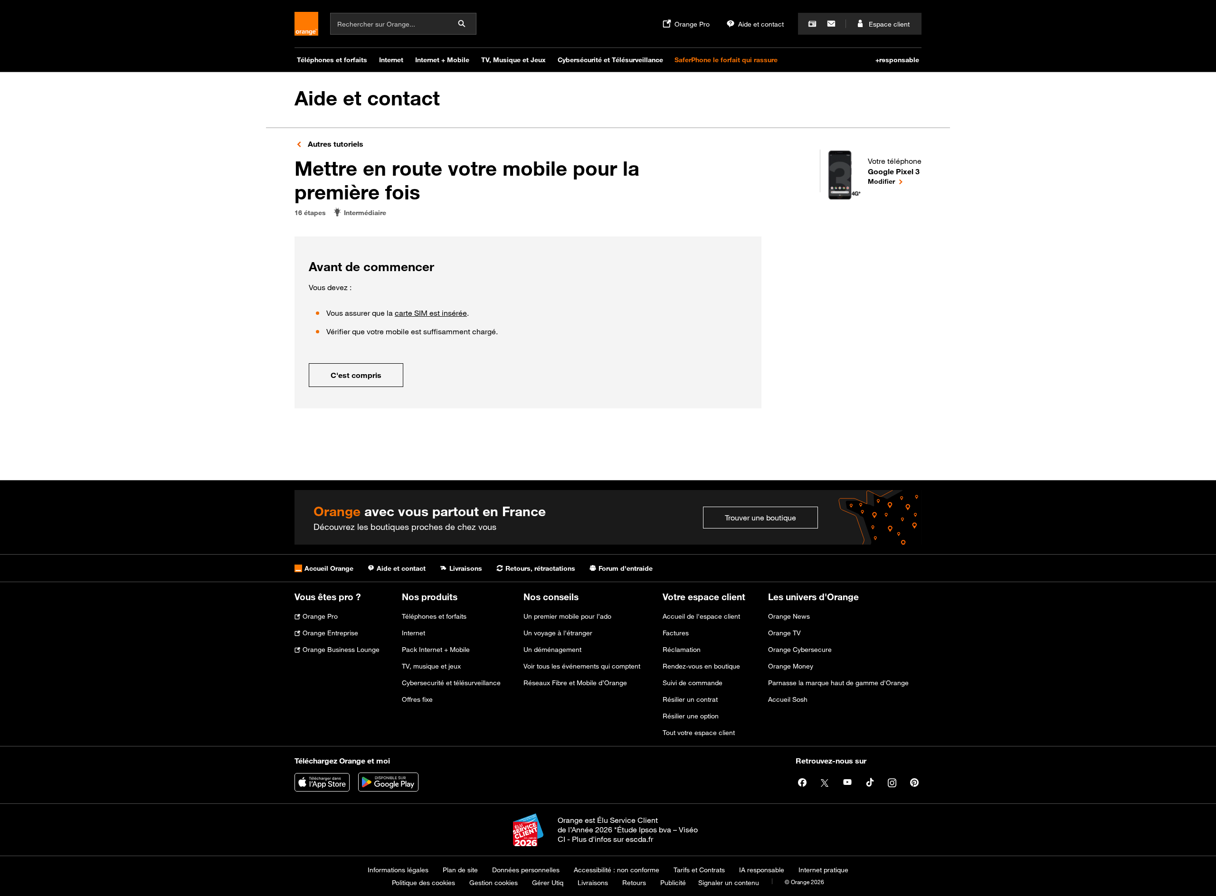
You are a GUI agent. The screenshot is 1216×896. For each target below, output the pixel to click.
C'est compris (356, 375)
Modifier (895, 181)
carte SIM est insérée (431, 313)
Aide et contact (367, 98)
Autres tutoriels (334, 144)
